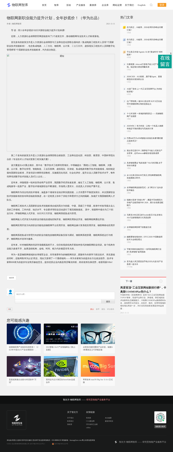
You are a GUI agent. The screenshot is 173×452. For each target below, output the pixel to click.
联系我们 (70, 421)
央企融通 (108, 418)
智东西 (88, 418)
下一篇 (129, 281)
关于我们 (129, 5)
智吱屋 (69, 424)
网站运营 (117, 5)
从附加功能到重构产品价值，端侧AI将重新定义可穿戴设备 (98, 348)
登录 (161, 5)
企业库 (105, 5)
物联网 (37, 30)
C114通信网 (90, 421)
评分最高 (110, 309)
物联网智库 (20, 5)
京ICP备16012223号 (61, 444)
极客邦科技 (109, 421)
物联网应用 (42, 213)
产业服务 (80, 5)
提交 (108, 301)
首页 (44, 5)
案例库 (93, 5)
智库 (56, 5)
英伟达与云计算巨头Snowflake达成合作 (60, 381)
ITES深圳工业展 (92, 424)
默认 (92, 309)
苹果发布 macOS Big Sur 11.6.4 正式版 (98, 381)
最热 (103, 309)
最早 (98, 309)
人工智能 (48, 46)
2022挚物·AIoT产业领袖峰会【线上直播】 (60, 348)
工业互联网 (77, 46)
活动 (68, 5)
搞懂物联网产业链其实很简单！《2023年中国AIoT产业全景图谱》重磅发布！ (24, 348)
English (142, 5)
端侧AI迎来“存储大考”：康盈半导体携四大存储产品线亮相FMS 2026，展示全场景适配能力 (145, 202)
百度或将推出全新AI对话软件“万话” (22, 381)
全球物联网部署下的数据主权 (139, 227)
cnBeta (88, 428)
